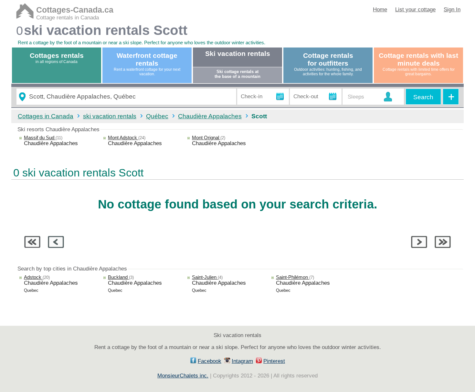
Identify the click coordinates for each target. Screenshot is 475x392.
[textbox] (130, 96)
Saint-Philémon (292, 277)
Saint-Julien (205, 277)
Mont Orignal (206, 137)
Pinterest (274, 361)
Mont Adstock (123, 137)
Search (423, 97)
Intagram (242, 361)
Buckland (118, 277)
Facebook (209, 361)
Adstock (33, 277)
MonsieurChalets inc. (182, 376)
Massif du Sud (40, 137)
